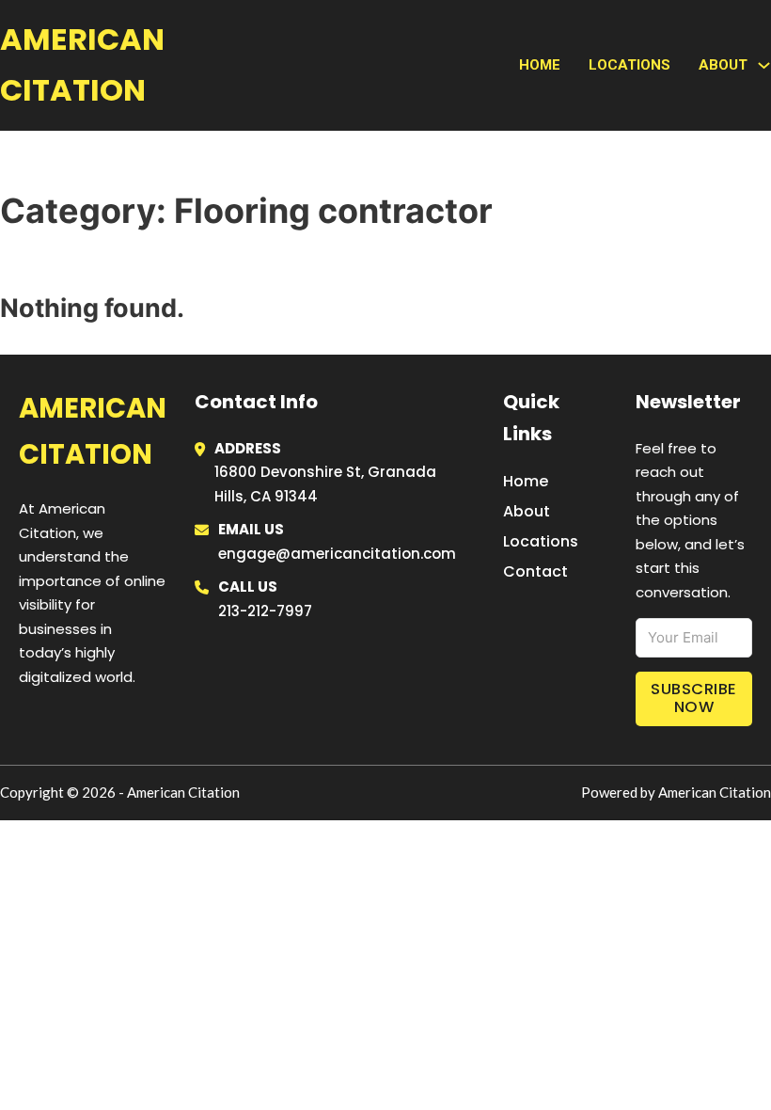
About (526, 511)
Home (539, 64)
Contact (535, 571)
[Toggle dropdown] (764, 65)
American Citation (82, 64)
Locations (629, 64)
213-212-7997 (265, 611)
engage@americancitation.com (337, 553)
